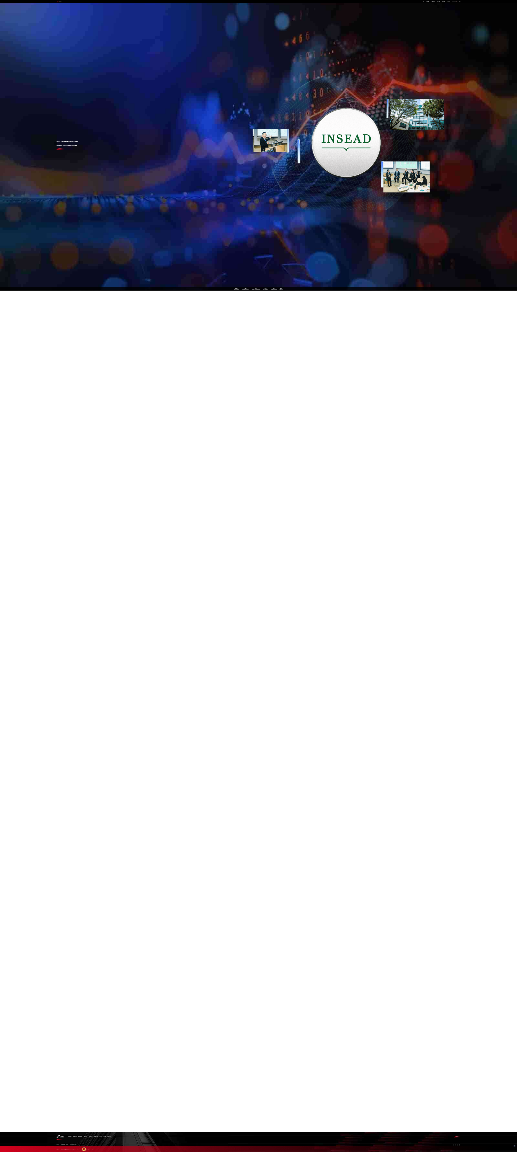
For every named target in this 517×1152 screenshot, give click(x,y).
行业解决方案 (433, 1)
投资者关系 (443, 1)
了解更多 (60, 148)
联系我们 (457, 1136)
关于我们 (449, 1)
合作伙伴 (438, 1)
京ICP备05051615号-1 (79, 1149)
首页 (423, 1)
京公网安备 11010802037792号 (89, 1149)
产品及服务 (427, 1)
